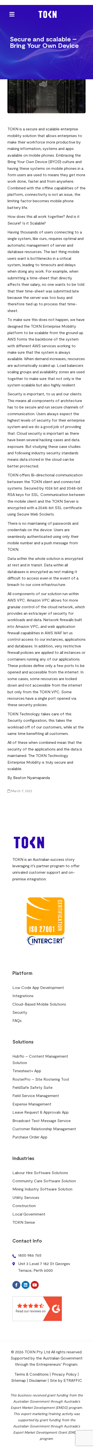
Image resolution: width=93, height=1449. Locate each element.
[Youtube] (35, 1285)
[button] (11, 14)
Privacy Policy (64, 1374)
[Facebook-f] (16, 1285)
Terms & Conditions (31, 1374)
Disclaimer (38, 1380)
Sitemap (18, 1380)
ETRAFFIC (72, 1380)
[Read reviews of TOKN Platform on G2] (37, 1308)
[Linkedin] (26, 1285)
